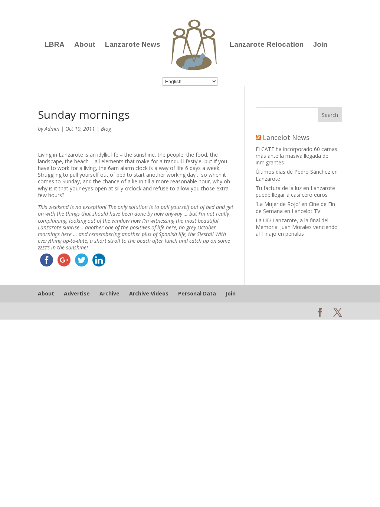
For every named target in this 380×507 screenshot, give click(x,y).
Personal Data (197, 293)
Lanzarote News (132, 45)
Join (320, 45)
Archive (109, 293)
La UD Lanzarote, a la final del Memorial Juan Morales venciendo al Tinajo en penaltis (297, 227)
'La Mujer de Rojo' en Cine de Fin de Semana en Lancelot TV (295, 207)
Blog (106, 128)
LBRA (55, 45)
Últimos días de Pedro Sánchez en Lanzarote (297, 175)
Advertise (77, 293)
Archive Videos (148, 293)
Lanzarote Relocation (267, 45)
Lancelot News (286, 137)
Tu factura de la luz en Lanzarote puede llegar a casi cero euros (295, 191)
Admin (52, 128)
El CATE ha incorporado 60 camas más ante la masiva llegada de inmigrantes (296, 155)
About (84, 45)
